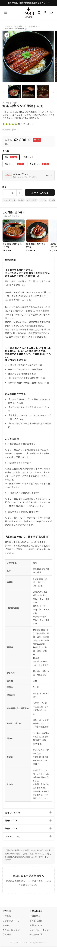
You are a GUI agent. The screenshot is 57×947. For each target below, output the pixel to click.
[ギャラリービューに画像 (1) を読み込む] (14, 91)
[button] (10, 124)
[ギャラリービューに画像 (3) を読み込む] (42, 91)
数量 (4, 186)
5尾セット (39, 163)
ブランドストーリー (12, 920)
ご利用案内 (34, 916)
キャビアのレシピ (11, 929)
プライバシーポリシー (40, 929)
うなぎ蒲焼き (18, 26)
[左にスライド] (3, 92)
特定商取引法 (35, 934)
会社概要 (7, 934)
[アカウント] (45, 12)
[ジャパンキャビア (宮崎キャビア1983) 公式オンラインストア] (28, 12)
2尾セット (29, 156)
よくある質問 (35, 920)
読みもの (7, 925)
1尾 (10, 156)
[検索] (39, 12)
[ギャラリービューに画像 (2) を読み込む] (28, 91)
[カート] (51, 12)
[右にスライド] (53, 92)
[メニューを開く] (5, 12)
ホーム (7, 26)
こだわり (7, 916)
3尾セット (14, 163)
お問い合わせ (35, 925)
